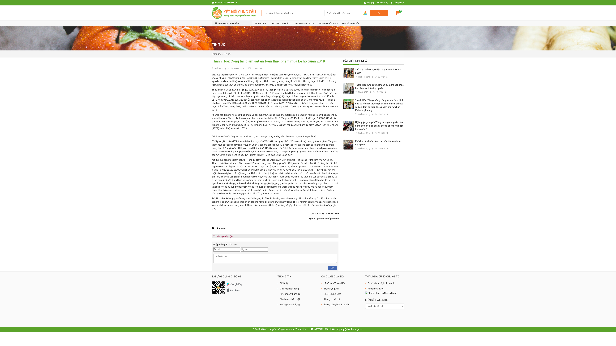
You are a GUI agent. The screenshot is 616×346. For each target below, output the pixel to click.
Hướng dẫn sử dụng (290, 304)
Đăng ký (384, 2)
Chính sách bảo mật (290, 299)
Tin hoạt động (220, 68)
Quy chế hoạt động (289, 288)
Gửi (332, 268)
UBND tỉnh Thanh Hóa (334, 283)
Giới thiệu (284, 283)
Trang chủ (216, 54)
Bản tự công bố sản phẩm (337, 304)
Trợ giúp (371, 2)
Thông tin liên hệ (332, 299)
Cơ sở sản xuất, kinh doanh (381, 283)
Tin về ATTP (363, 92)
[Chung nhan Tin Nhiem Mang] (381, 293)
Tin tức (227, 54)
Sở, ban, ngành (331, 288)
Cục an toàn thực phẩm (327, 218)
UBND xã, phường (332, 294)
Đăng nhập (399, 2)
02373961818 (230, 2)
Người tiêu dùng (376, 288)
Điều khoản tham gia (290, 294)
